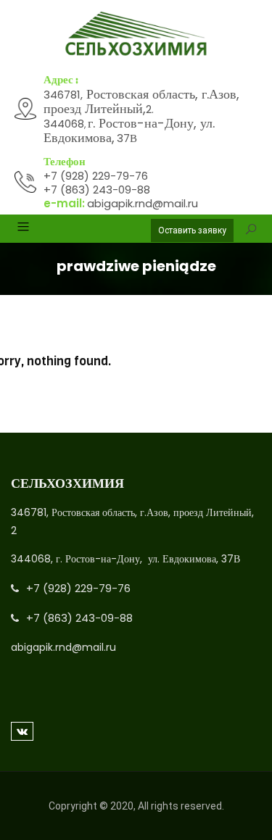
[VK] (22, 731)
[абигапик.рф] (136, 33)
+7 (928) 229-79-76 (96, 175)
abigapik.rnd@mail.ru (142, 203)
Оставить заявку (192, 230)
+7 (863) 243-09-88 (97, 189)
